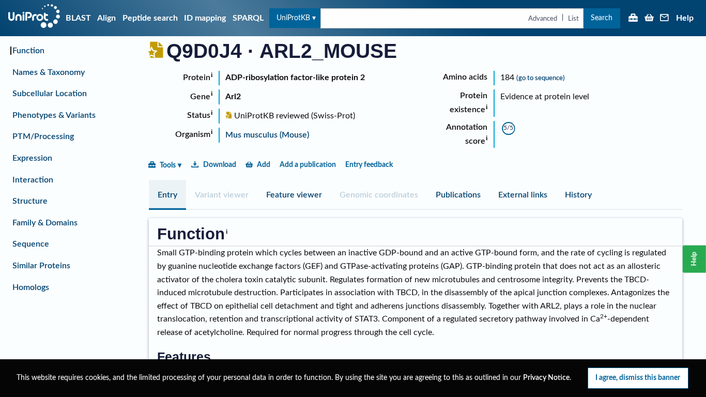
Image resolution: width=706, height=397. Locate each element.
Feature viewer (294, 195)
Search (601, 18)
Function (28, 51)
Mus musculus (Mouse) (267, 135)
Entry (167, 195)
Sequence (30, 244)
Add (263, 165)
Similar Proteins (41, 266)
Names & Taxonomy (48, 72)
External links (522, 195)
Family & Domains (45, 223)
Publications (458, 195)
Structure (30, 201)
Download (219, 165)
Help (685, 18)
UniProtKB (293, 18)
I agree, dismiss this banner (637, 377)
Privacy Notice (546, 377)
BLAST (78, 18)
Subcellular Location (49, 93)
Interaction (32, 180)
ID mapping (205, 18)
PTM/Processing (43, 136)
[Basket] (649, 18)
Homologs (30, 287)
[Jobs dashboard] (633, 18)
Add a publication (308, 165)
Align (106, 18)
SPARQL (248, 18)
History (578, 195)
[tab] (167, 195)
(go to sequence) (540, 78)
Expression (32, 158)
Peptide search (150, 18)
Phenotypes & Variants (54, 115)
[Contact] (664, 18)
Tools (168, 165)
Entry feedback (369, 165)
